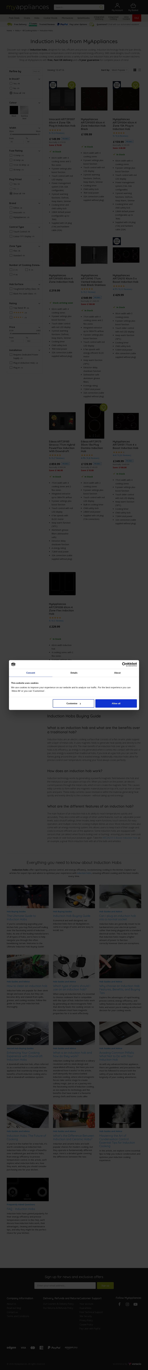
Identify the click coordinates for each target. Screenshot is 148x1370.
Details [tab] (74, 672)
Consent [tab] (30, 672)
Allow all (116, 703)
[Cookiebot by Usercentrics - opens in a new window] (124, 664)
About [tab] (117, 672)
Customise (71, 703)
